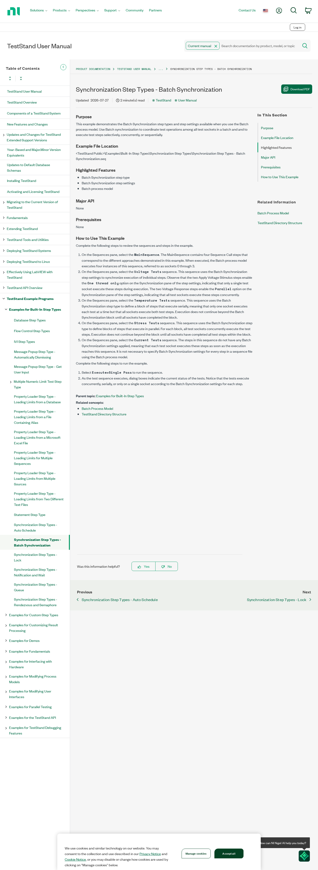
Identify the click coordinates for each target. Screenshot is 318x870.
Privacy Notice (150, 853)
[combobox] (241, 46)
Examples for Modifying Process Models (32, 679)
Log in (297, 27)
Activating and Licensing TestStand (33, 191)
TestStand (163, 99)
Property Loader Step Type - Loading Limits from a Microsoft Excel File (37, 437)
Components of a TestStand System (34, 113)
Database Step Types (30, 319)
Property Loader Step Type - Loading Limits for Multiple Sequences (35, 458)
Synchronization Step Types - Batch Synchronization (37, 542)
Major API (268, 157)
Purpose (267, 127)
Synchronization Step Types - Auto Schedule (35, 527)
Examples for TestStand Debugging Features (35, 730)
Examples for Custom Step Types (33, 614)
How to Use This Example (279, 176)
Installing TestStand (21, 180)
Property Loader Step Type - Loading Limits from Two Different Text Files (39, 499)
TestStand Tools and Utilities (28, 239)
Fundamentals (17, 217)
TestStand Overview (22, 102)
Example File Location (277, 137)
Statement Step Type (29, 514)
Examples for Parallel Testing (30, 706)
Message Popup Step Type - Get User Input (38, 369)
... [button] (160, 69)
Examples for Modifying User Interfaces (30, 694)
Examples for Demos (24, 640)
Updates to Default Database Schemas (28, 167)
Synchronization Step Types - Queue (35, 587)
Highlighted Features (276, 147)
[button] (215, 46)
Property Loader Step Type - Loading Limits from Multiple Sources (35, 478)
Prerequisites (271, 166)
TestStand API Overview (24, 287)
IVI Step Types (24, 341)
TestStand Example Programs (30, 298)
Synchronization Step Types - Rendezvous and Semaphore (35, 602)
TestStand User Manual (24, 91)
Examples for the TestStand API (32, 717)
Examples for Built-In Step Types (35, 309)
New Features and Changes (27, 124)
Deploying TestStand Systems (29, 250)
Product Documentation (93, 69)
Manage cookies (196, 853)
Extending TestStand (22, 228)
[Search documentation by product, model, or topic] (304, 46)
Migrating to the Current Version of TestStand (32, 204)
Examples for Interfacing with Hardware (30, 664)
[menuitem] (38, 11)
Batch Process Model (97, 408)
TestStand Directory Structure (104, 413)
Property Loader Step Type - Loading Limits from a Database (37, 399)
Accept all (228, 853)
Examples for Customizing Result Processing (33, 627)
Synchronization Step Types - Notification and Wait (35, 572)
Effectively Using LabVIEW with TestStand (30, 274)
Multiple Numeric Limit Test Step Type (37, 384)
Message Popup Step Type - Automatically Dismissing (34, 354)
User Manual (187, 99)
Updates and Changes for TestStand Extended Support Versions (34, 137)
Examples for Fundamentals (29, 651)
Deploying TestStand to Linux (28, 261)
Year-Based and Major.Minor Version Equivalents (34, 152)
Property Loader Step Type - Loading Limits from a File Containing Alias (35, 417)
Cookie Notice (75, 859)
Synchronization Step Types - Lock (35, 557)
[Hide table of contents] (63, 67)
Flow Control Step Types (32, 330)
